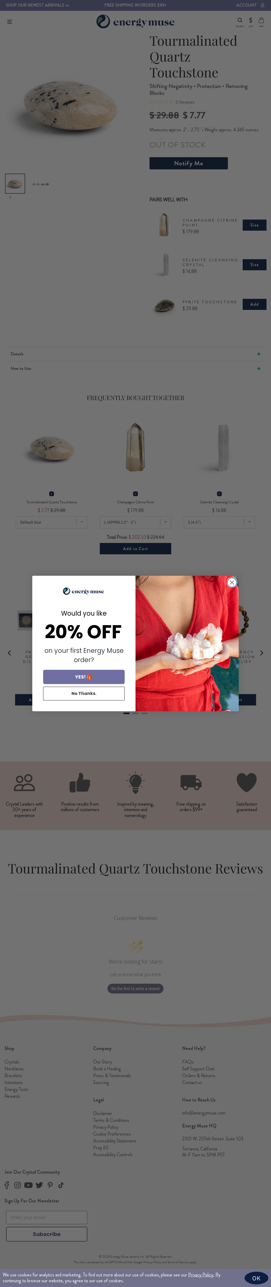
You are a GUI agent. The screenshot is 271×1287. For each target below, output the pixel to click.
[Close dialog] (232, 582)
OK (256, 1278)
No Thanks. (83, 693)
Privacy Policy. (201, 1274)
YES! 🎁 (84, 676)
